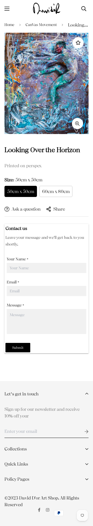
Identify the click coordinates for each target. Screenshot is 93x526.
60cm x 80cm (56, 191)
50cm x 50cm (20, 191)
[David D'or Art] (46, 8)
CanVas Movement (41, 24)
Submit (18, 347)
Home (9, 24)
